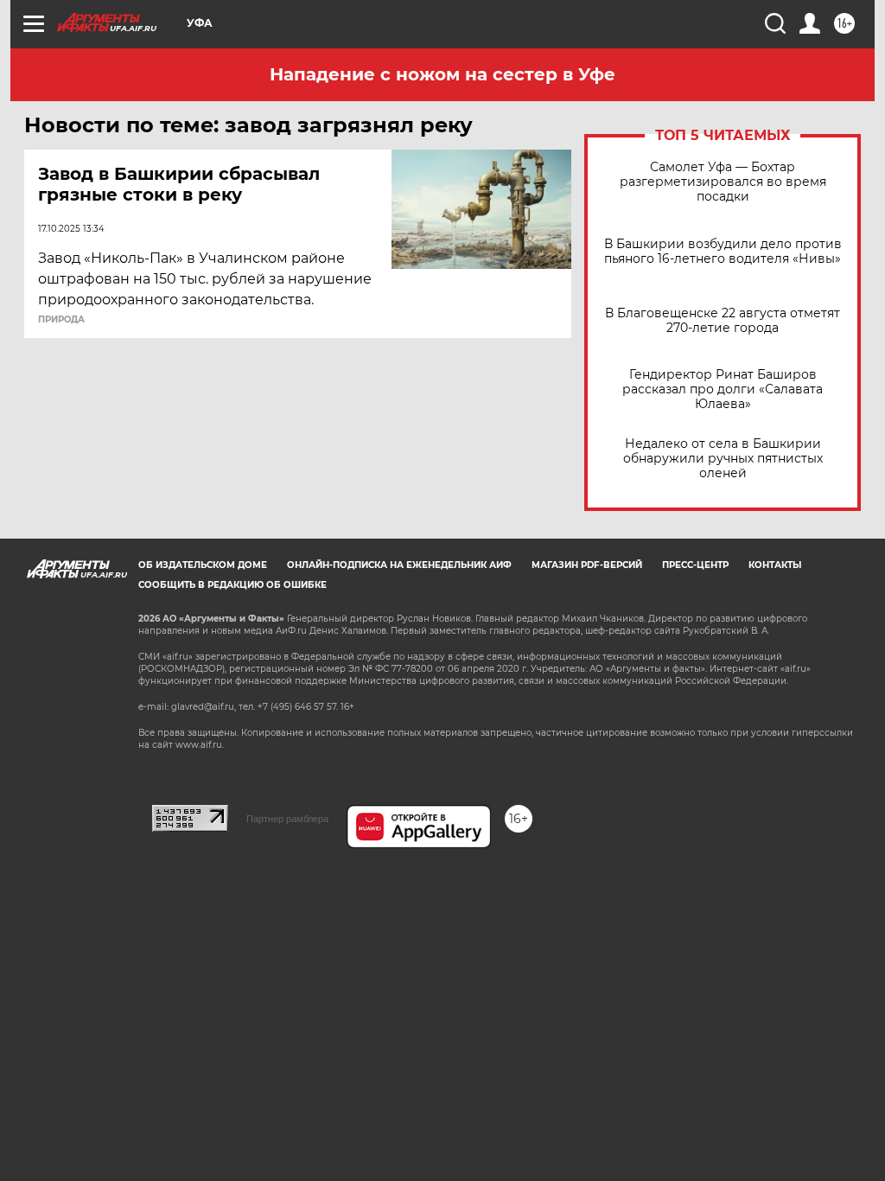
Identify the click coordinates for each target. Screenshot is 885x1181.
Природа (61, 320)
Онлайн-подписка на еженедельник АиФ (399, 565)
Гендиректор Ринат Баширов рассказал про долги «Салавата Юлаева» (722, 389)
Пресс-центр (695, 565)
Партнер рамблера (287, 819)
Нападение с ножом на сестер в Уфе (442, 74)
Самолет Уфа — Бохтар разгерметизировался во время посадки (723, 182)
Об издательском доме (202, 565)
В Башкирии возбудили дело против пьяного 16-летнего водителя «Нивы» (723, 251)
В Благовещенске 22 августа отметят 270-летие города (722, 320)
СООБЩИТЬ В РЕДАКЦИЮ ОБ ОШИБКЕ (232, 584)
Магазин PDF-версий (587, 565)
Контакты (774, 565)
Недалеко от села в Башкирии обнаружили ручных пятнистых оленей (723, 459)
